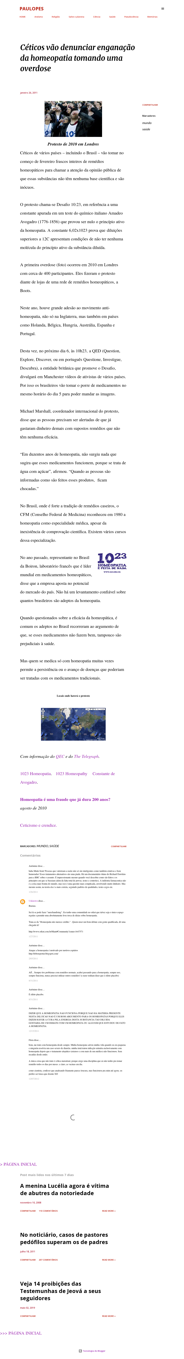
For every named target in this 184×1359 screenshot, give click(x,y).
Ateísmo (38, 16)
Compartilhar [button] (150, 104)
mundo (147, 123)
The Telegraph (86, 756)
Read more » (109, 1210)
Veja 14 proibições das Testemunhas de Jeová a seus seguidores (60, 1291)
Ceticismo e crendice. (38, 825)
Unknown (33, 900)
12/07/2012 (34, 1078)
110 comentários (48, 1210)
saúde (146, 129)
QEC (60, 756)
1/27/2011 (33, 936)
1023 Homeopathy (71, 773)
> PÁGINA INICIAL (18, 1164)
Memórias (152, 16)
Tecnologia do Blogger (93, 1351)
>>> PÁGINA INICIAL (21, 1333)
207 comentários (48, 1259)
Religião (56, 16)
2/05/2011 (33, 958)
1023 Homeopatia (35, 773)
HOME (23, 16)
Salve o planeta (76, 16)
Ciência (96, 16)
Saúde (112, 16)
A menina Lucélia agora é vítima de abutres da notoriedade (64, 1189)
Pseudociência (131, 16)
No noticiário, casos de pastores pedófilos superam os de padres (64, 1238)
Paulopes (32, 8)
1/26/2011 (33, 891)
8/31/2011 (33, 980)
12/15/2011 (34, 1030)
